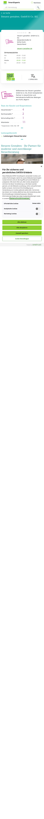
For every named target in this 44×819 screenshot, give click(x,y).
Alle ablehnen (22, 222)
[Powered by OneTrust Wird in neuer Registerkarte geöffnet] (35, 245)
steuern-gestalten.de (24, 48)
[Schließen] (41, 166)
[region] (22, 491)
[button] (22, 136)
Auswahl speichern (22, 233)
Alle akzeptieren (22, 227)
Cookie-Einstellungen (22, 239)
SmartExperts (14, 2)
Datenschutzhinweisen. (20, 198)
